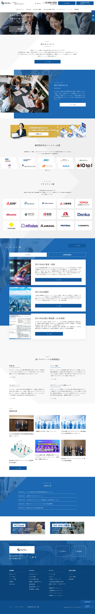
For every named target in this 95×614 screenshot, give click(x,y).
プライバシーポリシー (20, 607)
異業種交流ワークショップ (55, 588)
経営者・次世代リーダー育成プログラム (57, 584)
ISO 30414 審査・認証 (49, 9)
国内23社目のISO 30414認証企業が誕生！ (35, 507)
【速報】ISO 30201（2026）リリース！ (34, 496)
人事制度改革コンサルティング (56, 590)
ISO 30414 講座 (37, 9)
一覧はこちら (47, 170)
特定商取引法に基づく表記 (33, 607)
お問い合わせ (12, 584)
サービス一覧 (52, 574)
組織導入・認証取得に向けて (35, 581)
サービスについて (61, 9)
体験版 (21, 30)
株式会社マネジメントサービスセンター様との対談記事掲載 (39, 503)
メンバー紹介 (12, 576)
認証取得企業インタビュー (35, 586)
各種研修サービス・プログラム (56, 595)
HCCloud (28, 9)
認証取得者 (71, 579)
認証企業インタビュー (87, 606)
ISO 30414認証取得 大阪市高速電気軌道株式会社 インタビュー (40, 492)
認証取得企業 (32, 584)
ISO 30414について (33, 574)
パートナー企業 (12, 579)
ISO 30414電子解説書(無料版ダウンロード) (85, 3)
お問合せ (68, 3)
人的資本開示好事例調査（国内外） (56, 581)
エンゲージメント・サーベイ (55, 593)
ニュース (70, 9)
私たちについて (20, 9)
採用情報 (76, 9)
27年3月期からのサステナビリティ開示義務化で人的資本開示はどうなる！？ (43, 500)
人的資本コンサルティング (55, 579)
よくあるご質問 (72, 576)
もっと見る (48, 61)
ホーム (10, 607)
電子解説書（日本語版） (34, 589)
